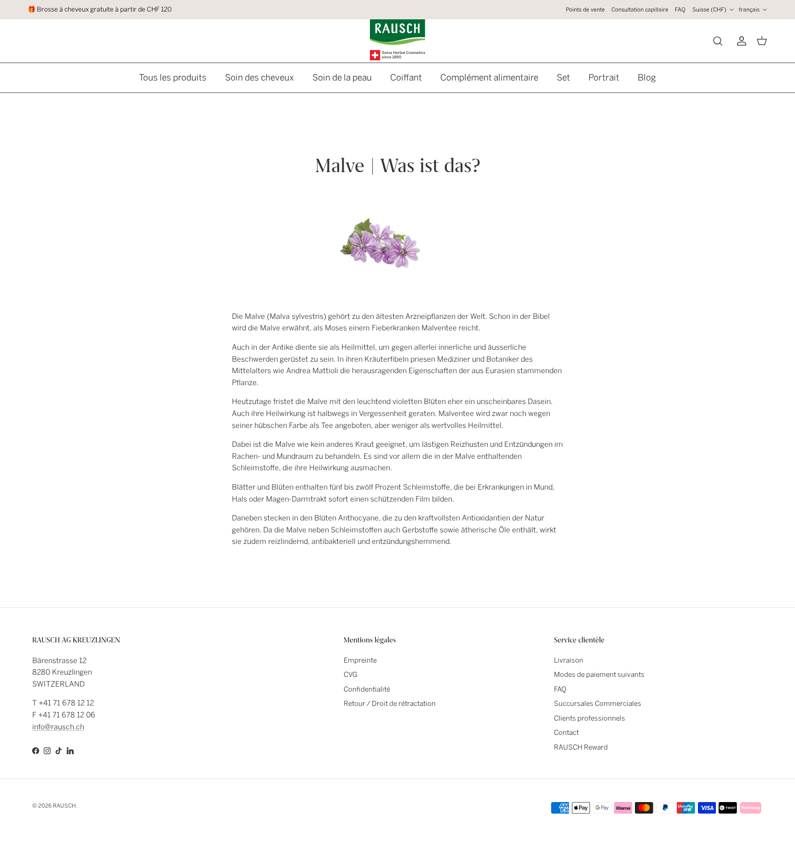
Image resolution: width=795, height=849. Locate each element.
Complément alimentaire (489, 77)
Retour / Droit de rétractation (390, 703)
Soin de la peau (342, 77)
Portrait (603, 77)
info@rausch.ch (58, 726)
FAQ (680, 9)
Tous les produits (173, 77)
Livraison (568, 660)
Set (563, 77)
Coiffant (406, 77)
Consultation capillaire (639, 9)
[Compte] (739, 40)
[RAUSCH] (397, 39)
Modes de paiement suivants (599, 674)
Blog (647, 77)
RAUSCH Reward (581, 747)
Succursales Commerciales (597, 703)
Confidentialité (367, 689)
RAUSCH (64, 806)
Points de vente (585, 9)
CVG (350, 674)
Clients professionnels (589, 718)
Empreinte (360, 660)
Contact (566, 732)
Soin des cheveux (259, 77)
